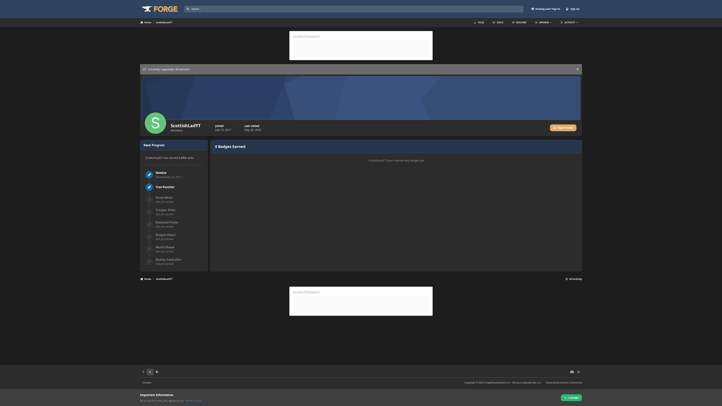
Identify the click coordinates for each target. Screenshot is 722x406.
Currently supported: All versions (169, 69)
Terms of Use (193, 400)
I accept (573, 397)
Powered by (564, 382)
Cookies (147, 382)
